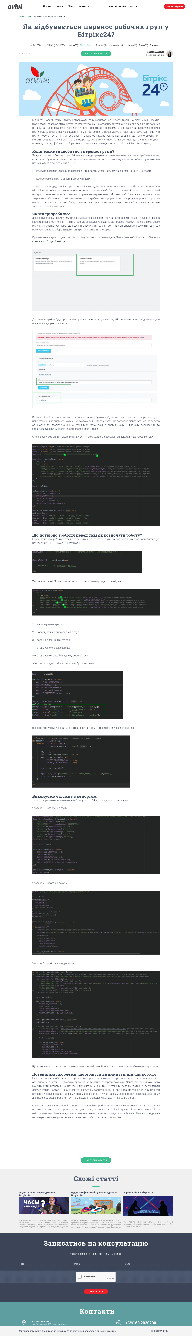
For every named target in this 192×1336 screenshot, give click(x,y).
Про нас (47, 6)
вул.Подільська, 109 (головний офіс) (49, 1322)
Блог (71, 6)
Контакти (84, 6)
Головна (22, 16)
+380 (140, 1323)
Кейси (60, 6)
